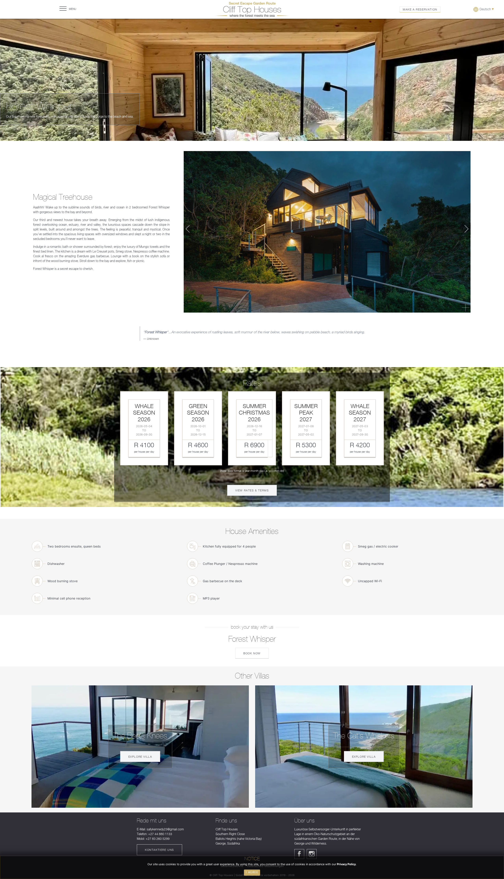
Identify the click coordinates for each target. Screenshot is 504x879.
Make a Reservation (420, 9)
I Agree (252, 872)
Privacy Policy (346, 864)
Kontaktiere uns (159, 849)
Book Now (252, 653)
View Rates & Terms (252, 490)
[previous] (190, 229)
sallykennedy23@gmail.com (165, 829)
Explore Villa (140, 756)
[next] (464, 229)
